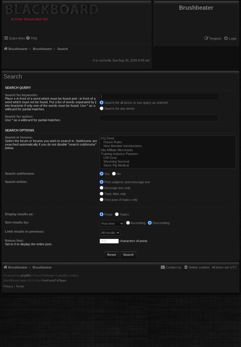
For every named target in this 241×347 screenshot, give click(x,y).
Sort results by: (17, 222)
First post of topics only (120, 199)
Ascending (137, 223)
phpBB (25, 275)
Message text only (116, 188)
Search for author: (19, 116)
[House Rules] (167, 142)
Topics (124, 214)
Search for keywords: (21, 95)
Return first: (14, 240)
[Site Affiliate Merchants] (167, 150)
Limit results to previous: (24, 231)
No (118, 174)
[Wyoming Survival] (167, 162)
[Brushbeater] (62, 8)
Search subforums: (20, 173)
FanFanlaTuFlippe (54, 280)
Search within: (16, 181)
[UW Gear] (167, 158)
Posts (108, 214)
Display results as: (19, 214)
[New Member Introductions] (167, 146)
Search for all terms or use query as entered (135, 102)
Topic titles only (114, 194)
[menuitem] (230, 38)
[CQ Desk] (167, 138)
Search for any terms (119, 108)
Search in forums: (19, 137)
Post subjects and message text (126, 182)
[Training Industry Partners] (167, 154)
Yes (106, 174)
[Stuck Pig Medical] (167, 165)
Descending (161, 223)
